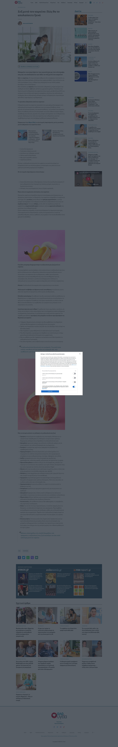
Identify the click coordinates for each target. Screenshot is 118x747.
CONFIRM (50, 391)
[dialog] (59, 373)
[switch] (74, 373)
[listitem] (59, 371)
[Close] (80, 354)
